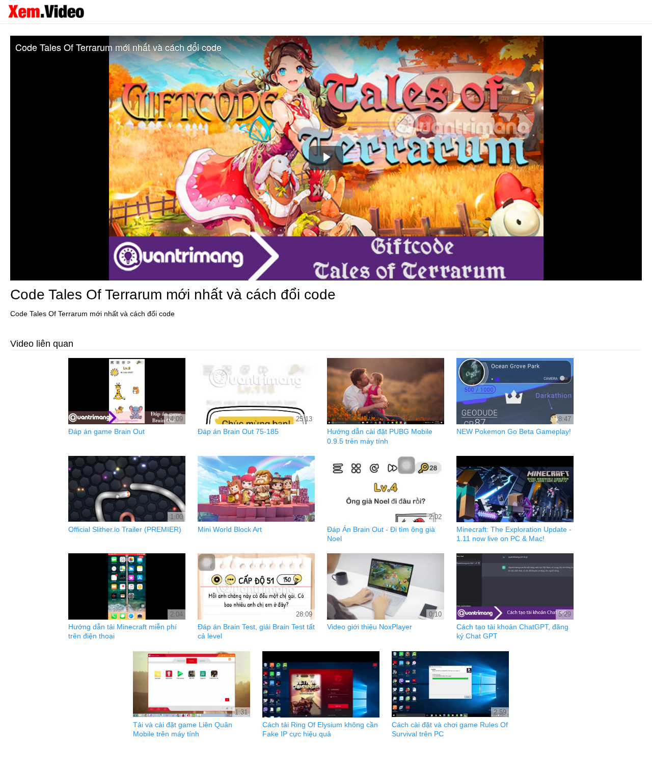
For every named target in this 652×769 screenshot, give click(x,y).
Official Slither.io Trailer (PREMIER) (124, 529)
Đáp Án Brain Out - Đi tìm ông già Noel (381, 534)
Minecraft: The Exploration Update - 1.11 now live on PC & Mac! (514, 534)
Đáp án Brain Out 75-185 (238, 431)
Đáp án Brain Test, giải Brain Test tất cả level (256, 631)
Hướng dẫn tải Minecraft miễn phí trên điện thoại (122, 631)
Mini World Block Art (230, 529)
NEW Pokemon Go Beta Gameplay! (513, 431)
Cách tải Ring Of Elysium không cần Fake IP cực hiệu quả (320, 729)
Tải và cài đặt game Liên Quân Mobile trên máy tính (182, 729)
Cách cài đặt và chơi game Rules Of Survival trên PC (450, 729)
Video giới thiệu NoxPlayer (369, 627)
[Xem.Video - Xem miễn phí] (46, 11)
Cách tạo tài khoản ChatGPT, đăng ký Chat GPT (512, 631)
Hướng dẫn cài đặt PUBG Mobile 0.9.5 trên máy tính (379, 436)
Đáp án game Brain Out (106, 431)
